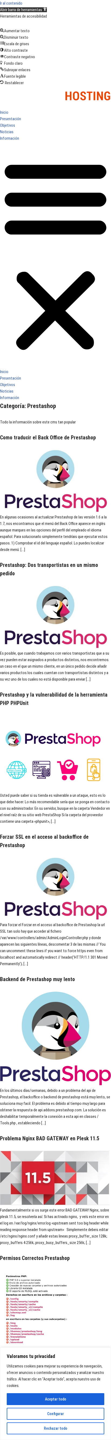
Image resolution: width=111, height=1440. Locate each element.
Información (9, 138)
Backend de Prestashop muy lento (37, 979)
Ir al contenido (11, 3)
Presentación (10, 118)
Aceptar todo (55, 1399)
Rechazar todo (55, 1428)
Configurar (55, 1414)
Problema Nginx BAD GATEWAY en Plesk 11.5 (49, 1138)
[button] (23, 9)
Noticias (6, 131)
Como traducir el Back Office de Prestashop (48, 438)
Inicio (4, 112)
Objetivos (7, 125)
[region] (55, 1393)
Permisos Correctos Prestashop (35, 1258)
